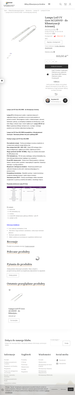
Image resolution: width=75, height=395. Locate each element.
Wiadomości (25, 367)
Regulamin (7, 368)
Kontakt (6, 360)
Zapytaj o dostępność (53, 42)
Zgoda (71, 389)
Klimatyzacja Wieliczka (45, 375)
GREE (53, 33)
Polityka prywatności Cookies (10, 363)
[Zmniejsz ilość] (53, 62)
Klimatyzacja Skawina (45, 368)
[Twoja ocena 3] (59, 32)
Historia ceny (49, 52)
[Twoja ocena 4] (61, 32)
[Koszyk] (65, 4)
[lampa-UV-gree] (26, 194)
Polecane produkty (18, 251)
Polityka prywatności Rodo (10, 380)
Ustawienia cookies (10, 383)
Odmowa (63, 389)
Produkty (24, 360)
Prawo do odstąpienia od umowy (11, 372)
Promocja (24, 364)
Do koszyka (13, 320)
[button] (24, 34)
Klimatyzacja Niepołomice (43, 372)
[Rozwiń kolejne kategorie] (49, 4)
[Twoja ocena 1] (56, 32)
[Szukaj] (60, 4)
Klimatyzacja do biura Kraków (45, 365)
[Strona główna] (9, 4)
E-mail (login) (54, 340)
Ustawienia (54, 389)
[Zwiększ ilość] (46, 62)
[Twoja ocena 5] (62, 32)
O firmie (23, 362)
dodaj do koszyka (56, 66)
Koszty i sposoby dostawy (9, 376)
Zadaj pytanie (13, 275)
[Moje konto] (70, 4)
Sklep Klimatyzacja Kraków (34, 4)
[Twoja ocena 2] (57, 32)
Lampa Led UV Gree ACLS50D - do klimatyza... (17, 311)
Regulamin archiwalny (10, 366)
